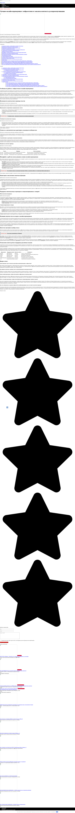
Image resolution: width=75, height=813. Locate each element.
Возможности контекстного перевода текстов (10, 68)
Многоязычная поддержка (6, 55)
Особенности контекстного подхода (8, 48)
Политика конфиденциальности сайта (8, 809)
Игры (3, 7)
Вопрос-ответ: (4, 59)
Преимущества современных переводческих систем (11, 47)
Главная (1, 8)
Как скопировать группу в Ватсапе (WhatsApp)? (8, 689)
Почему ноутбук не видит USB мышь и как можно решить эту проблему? (13, 761)
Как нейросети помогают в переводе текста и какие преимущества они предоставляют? (17, 61)
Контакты (3, 808)
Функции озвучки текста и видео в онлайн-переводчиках (12, 57)
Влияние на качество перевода (7, 51)
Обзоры (3, 4)
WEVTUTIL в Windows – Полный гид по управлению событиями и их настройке (14, 656)
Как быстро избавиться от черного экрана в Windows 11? (10, 733)
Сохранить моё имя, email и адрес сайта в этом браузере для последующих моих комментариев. (17, 640)
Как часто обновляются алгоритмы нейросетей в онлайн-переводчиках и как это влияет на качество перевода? (21, 64)
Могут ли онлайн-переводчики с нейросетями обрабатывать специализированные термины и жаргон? (20, 63)
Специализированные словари (7, 56)
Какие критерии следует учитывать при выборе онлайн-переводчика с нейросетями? (17, 60)
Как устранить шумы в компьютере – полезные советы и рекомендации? (12, 804)
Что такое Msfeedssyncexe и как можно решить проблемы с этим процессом (13, 670)
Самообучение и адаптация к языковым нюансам (10, 50)
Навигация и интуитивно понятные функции (10, 53)
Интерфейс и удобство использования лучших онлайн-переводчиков (14, 52)
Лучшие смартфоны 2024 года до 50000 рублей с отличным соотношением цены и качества (16, 685)
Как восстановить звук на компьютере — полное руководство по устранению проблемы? (15, 790)
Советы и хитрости (5, 6)
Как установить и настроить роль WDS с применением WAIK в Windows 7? (13, 747)
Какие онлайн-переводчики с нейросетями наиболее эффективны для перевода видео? (17, 62)
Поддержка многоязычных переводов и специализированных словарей (14, 54)
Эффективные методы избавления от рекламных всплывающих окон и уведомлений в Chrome (16, 704)
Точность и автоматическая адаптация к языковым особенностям (13, 49)
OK (57, 811)
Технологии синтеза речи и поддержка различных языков (12, 58)
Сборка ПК (4, 5)
